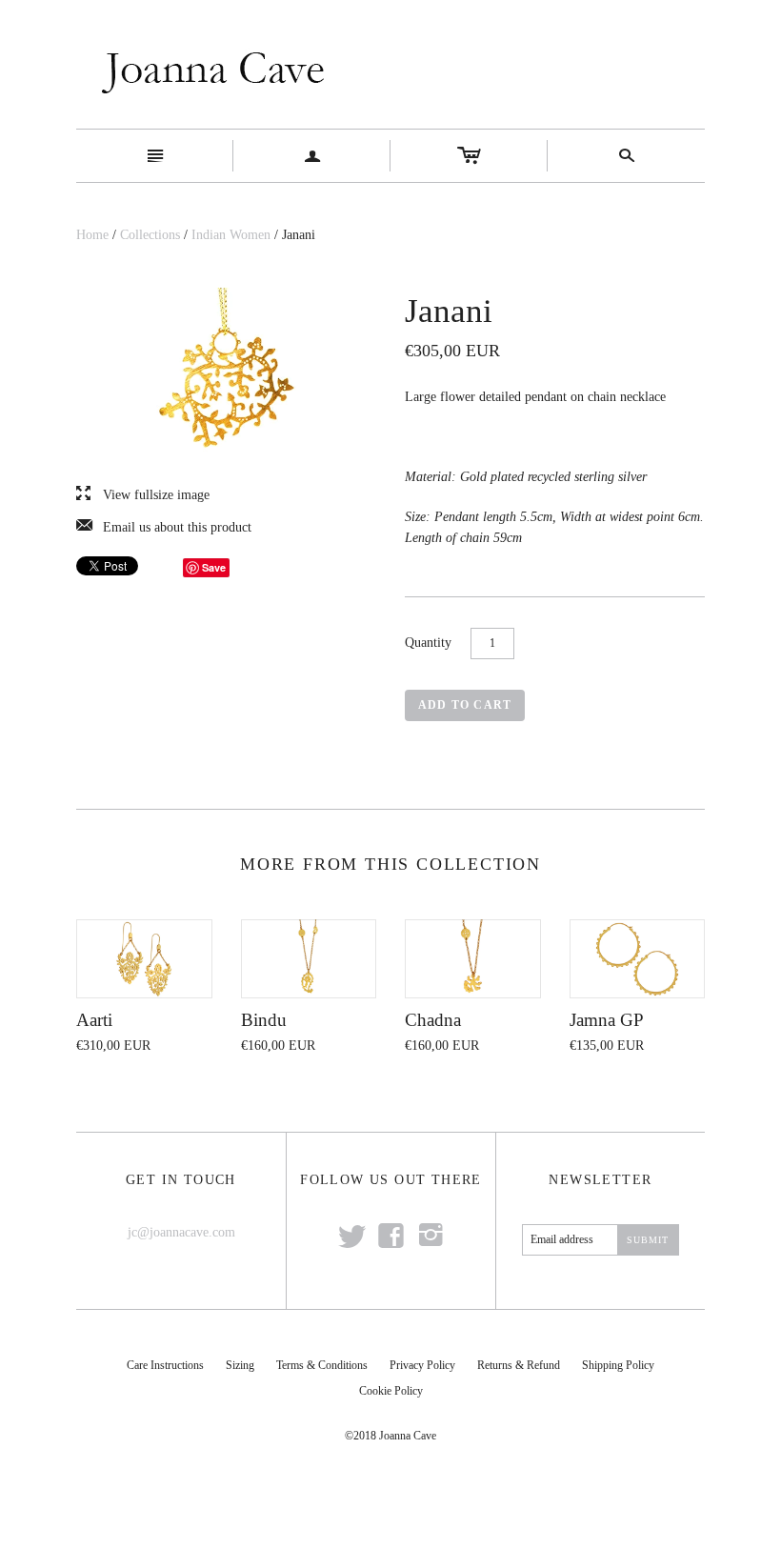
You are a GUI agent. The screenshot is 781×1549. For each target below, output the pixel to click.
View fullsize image (143, 495)
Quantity (428, 642)
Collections (150, 235)
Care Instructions (165, 1365)
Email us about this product (163, 527)
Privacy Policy (422, 1365)
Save (214, 567)
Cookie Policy (391, 1391)
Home (92, 235)
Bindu (264, 1020)
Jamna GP (607, 1020)
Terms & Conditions (322, 1365)
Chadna (433, 1020)
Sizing (240, 1365)
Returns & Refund (518, 1365)
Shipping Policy (618, 1365)
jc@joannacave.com (181, 1232)
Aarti (94, 1020)
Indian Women (230, 235)
